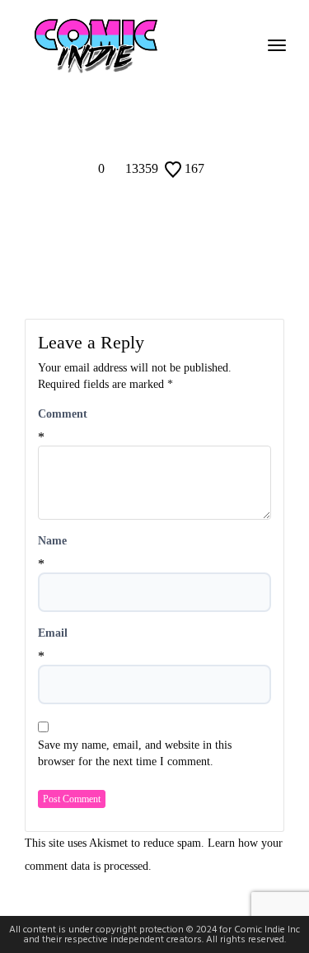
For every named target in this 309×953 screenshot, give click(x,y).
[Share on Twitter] (154, 125)
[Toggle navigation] (277, 45)
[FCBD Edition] (188, 93)
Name (52, 541)
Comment (62, 414)
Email (53, 633)
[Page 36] (142, 93)
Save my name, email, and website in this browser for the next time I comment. (135, 753)
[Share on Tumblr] (176, 125)
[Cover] (121, 93)
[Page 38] (167, 93)
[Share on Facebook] (133, 125)
